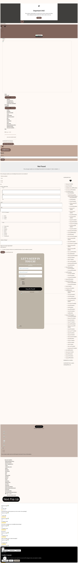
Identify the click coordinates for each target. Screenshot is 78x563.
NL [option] (3, 31)
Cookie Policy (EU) (8, 466)
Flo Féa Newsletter (8, 490)
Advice (5, 227)
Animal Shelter (7, 475)
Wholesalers (7, 485)
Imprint (6, 468)
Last (3, 199)
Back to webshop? (4, 176)
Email (1, 202)
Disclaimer (7, 469)
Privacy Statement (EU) (9, 464)
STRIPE (42, 428)
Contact (6, 465)
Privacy (5, 230)
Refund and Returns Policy (9, 461)
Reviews (6, 478)
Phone (1, 207)
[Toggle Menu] (10, 97)
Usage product (6, 226)
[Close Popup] (22, 21)
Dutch (23, 281)
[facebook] (5, 26)
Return (5, 231)
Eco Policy (7, 483)
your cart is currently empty (11, 495)
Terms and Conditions (8, 459)
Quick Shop (7, 489)
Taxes (6, 472)
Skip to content (2, 23)
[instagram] (1, 26)
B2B (6, 473)
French (5, 218)
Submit (2, 252)
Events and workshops (9, 486)
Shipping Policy (7, 482)
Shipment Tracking (8, 462)
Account (5, 234)
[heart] (70, 180)
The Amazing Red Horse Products (11, 492)
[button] (8, 95)
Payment (5, 233)
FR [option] (3, 30)
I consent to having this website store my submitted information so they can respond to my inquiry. (17, 249)
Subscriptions (7, 471)
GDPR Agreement (3, 247)
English (5, 217)
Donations (7, 476)
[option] (40, 30)
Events (6, 479)
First (3, 194)
